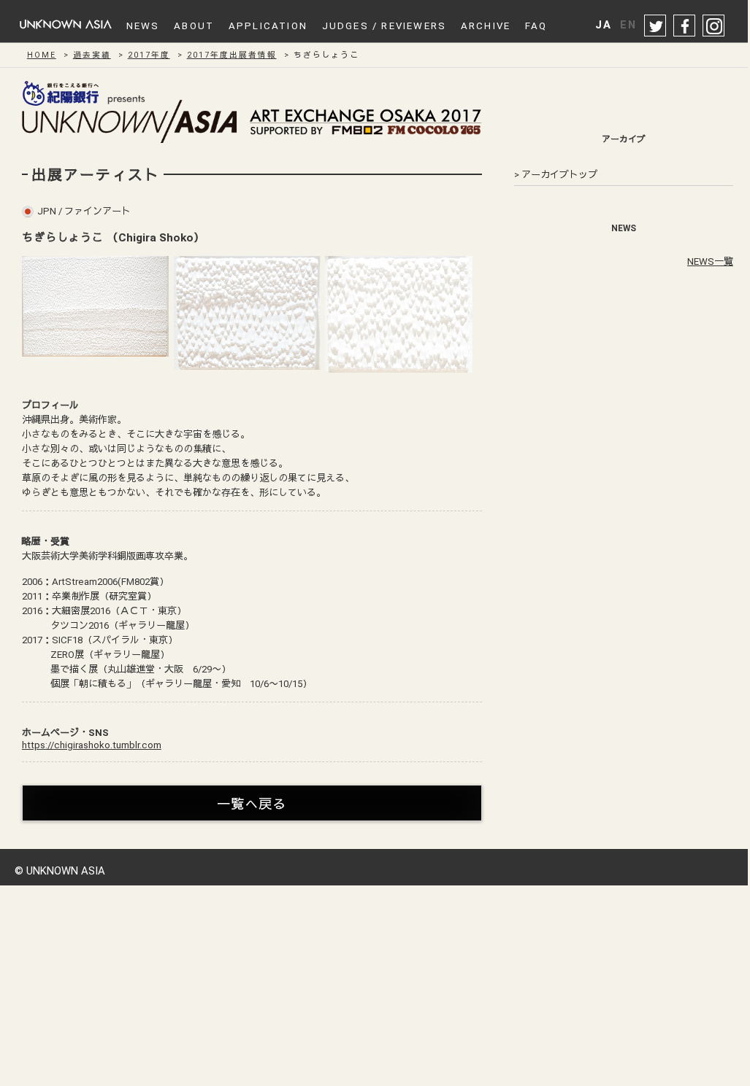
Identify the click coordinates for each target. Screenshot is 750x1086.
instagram (714, 26)
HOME (41, 55)
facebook (685, 26)
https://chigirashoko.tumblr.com (91, 745)
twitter (656, 26)
